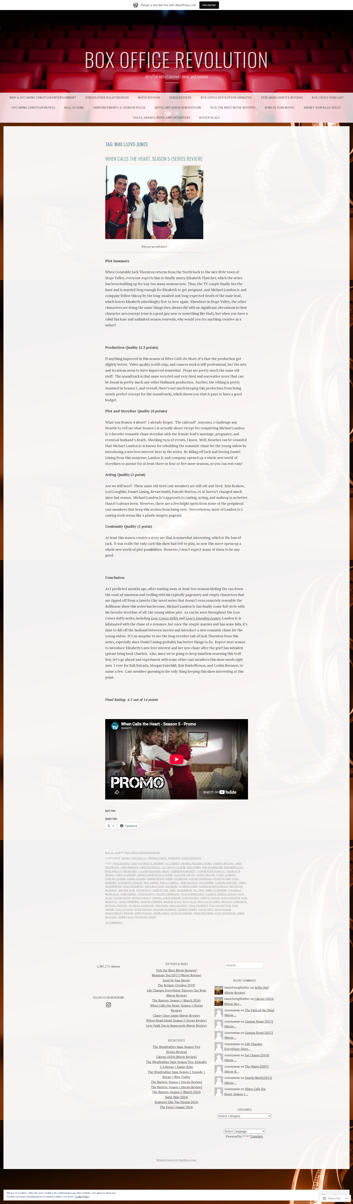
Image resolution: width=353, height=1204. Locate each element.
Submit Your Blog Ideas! (322, 107)
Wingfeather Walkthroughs (107, 97)
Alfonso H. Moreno (151, 863)
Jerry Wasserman (181, 890)
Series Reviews (180, 97)
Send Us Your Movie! (280, 107)
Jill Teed (198, 890)
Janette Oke (160, 890)
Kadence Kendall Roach (221, 894)
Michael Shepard (116, 905)
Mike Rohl (161, 905)
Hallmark (171, 886)
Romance (174, 858)
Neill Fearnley (198, 905)
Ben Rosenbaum (212, 867)
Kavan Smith (122, 897)
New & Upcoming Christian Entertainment (43, 97)
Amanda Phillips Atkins (196, 863)
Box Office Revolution (176, 59)
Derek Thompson (176, 878)
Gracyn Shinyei (133, 886)
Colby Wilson (205, 874)
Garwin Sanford (226, 882)
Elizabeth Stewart (130, 882)
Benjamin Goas (233, 867)
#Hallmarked (121, 863)
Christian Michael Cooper (155, 874)
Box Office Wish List (327, 97)
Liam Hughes (190, 897)
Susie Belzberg (203, 913)
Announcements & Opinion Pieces (119, 107)
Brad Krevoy (113, 871)
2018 (134, 863)
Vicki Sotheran (225, 913)
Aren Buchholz (150, 867)
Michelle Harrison (141, 905)
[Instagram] (108, 1005)
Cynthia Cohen (115, 878)
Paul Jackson (124, 909)
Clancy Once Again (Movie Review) (176, 1015)
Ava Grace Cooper (174, 867)
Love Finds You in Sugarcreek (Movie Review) (176, 1026)
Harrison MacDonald (213, 886)
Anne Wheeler (129, 867)
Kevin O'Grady (141, 897)
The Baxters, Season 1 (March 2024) (176, 1000)
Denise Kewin (155, 878)
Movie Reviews (149, 97)
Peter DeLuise (143, 909)
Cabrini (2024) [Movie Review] (176, 1057)
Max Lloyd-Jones (209, 901)
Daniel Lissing (136, 878)
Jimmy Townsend (216, 890)
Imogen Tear (126, 890)
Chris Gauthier (125, 874)
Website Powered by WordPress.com (176, 1159)
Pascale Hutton (220, 905)
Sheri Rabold (143, 913)
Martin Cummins (151, 901)
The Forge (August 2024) (176, 1107)
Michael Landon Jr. (234, 901)
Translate (256, 1136)
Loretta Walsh (210, 897)
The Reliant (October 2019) (176, 985)
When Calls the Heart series (137, 917)
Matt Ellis (190, 901)
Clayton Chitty (184, 874)
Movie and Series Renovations (178, 107)
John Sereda (128, 894)
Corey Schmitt (226, 874)
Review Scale (209, 117)
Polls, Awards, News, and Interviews (161, 117)
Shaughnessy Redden (119, 913)
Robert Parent (187, 909)
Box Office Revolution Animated (226, 97)
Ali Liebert (172, 863)
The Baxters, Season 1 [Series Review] (176, 1087)
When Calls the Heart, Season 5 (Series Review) (153, 158)
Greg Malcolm (154, 886)
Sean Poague (222, 909)
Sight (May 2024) (176, 1097)
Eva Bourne (206, 882)
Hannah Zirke (188, 886)
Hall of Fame (74, 107)
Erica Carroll (169, 882)
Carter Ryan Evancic (211, 871)
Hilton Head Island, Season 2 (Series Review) (176, 1020)
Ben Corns (194, 867)
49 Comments (113, 922)
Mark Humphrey (129, 901)
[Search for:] (244, 965)
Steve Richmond (181, 913)
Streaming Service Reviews (282, 97)
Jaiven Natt (143, 890)
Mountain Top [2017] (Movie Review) (176, 975)
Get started (209, 5)
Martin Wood (173, 901)
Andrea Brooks (223, 863)
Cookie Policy (82, 1196)
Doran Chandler (200, 878)
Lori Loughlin (230, 897)
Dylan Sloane (221, 878)
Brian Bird (130, 871)
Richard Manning (165, 909)
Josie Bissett (146, 894)
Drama (126, 858)
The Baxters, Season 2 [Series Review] (176, 1082)
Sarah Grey (205, 909)
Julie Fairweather (192, 894)
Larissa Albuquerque (166, 897)
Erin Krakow (189, 882)
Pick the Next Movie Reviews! (233, 107)
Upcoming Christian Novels (33, 107)
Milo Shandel (179, 905)
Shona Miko (161, 913)
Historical (139, 858)
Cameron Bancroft (183, 871)
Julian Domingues (168, 894)
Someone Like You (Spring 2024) (176, 1102)
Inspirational (157, 858)
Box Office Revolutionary (142, 852)
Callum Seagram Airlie (154, 871)
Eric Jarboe (151, 882)
